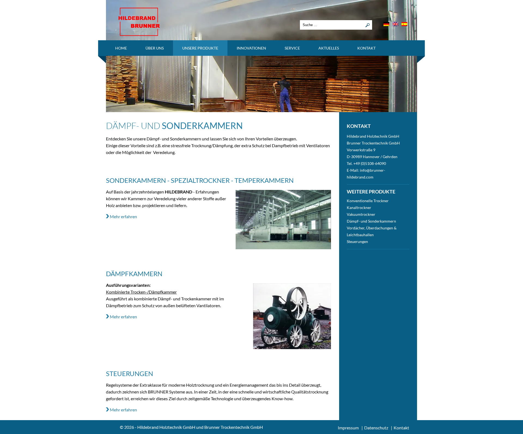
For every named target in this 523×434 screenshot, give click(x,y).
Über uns (154, 48)
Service (292, 48)
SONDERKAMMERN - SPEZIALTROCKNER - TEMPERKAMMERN (200, 180)
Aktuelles (328, 48)
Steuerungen (357, 241)
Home (121, 48)
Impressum (348, 427)
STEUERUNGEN (129, 373)
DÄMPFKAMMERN (134, 274)
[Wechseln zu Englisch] (395, 24)
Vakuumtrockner (361, 214)
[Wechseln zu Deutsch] (386, 24)
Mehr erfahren (123, 216)
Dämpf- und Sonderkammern (371, 221)
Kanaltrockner (359, 207)
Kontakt (366, 48)
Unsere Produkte (200, 48)
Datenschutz (376, 427)
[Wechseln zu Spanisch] (404, 24)
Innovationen (251, 48)
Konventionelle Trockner (368, 200)
